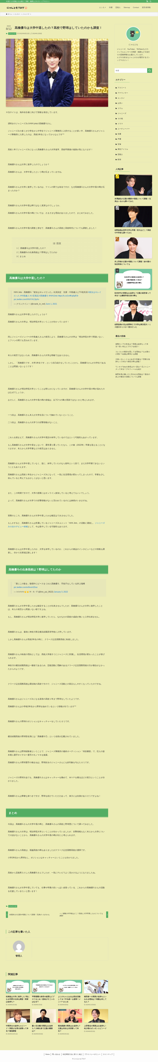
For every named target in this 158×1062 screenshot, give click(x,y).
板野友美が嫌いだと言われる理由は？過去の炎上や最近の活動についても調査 (132, 375)
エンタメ (121, 98)
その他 (120, 118)
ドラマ (120, 124)
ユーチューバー (124, 129)
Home (47, 1054)
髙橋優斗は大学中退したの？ (33, 248)
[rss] (147, 1)
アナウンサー (123, 93)
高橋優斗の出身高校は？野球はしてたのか (38, 252)
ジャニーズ (12, 33)
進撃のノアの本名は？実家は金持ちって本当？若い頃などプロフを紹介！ (131, 345)
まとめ (23, 256)
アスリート (122, 88)
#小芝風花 (34, 296)
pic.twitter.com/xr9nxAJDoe (26, 587)
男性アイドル (123, 149)
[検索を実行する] (149, 70)
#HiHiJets (53, 296)
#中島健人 (24, 296)
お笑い (120, 103)
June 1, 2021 (51, 304)
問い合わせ (56, 1054)
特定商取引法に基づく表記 (72, 1054)
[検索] (150, 1)
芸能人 (120, 154)
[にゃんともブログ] (17, 7)
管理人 (19, 956)
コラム (120, 108)
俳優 (119, 134)
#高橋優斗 (43, 296)
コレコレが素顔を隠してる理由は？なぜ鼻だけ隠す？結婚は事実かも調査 (132, 353)
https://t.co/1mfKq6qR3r (68, 296)
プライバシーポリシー (92, 1054)
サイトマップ (108, 1054)
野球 (119, 160)
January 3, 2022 (61, 592)
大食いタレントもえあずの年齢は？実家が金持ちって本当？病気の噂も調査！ (132, 360)
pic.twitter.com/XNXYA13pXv (26, 299)
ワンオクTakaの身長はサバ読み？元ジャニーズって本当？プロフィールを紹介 (132, 368)
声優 (119, 139)
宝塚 (119, 144)
